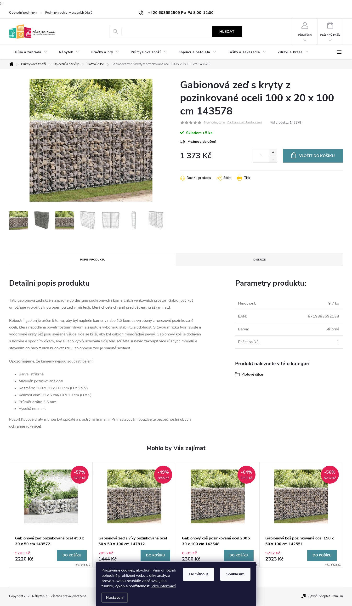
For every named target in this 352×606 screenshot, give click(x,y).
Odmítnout (198, 574)
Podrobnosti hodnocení (244, 122)
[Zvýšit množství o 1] (273, 152)
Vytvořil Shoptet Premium (325, 596)
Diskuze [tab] (259, 259)
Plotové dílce (252, 374)
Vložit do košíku (317, 156)
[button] (51, 555)
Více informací (163, 586)
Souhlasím (235, 574)
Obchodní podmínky (23, 13)
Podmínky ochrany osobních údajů (68, 13)
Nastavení (115, 597)
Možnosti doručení (201, 141)
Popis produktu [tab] (92, 259)
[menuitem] (31, 52)
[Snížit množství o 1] (273, 159)
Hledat (226, 31)
